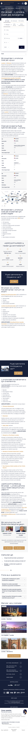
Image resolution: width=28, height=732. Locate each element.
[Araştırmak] (22, 3)
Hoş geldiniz (4, 8)
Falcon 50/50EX (17, 179)
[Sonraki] (5, 206)
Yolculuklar (17, 8)
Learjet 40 (16, 162)
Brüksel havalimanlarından (8, 294)
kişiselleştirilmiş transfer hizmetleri (11, 78)
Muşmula (5, 415)
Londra (3, 63)
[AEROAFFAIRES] (1, 3)
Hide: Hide (5, 425)
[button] (14, 281)
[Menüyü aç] (25, 3)
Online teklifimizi (6, 510)
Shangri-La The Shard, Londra (11, 435)
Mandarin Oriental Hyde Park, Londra (13, 451)
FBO (19, 218)
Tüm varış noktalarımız (14, 655)
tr (18, 3)
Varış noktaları (11, 8)
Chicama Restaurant (8, 406)
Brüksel (9, 63)
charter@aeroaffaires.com (8, 514)
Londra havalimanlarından (8, 305)
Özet (2, 53)
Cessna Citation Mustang (19, 145)
